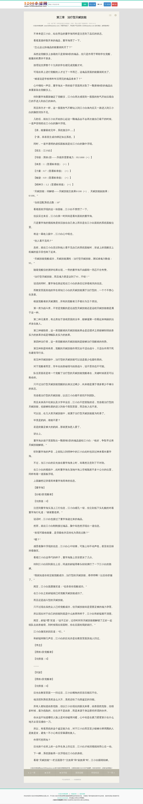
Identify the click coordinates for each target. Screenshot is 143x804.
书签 (115, 4)
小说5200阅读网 (63, 794)
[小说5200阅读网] (35, 6)
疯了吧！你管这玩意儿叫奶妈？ (60, 23)
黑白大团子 (78, 23)
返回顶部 (82, 794)
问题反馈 (73, 794)
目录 (100, 4)
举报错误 (95, 773)
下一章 (107, 4)
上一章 (93, 4)
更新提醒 (79, 773)
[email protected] (62, 798)
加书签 (64, 773)
